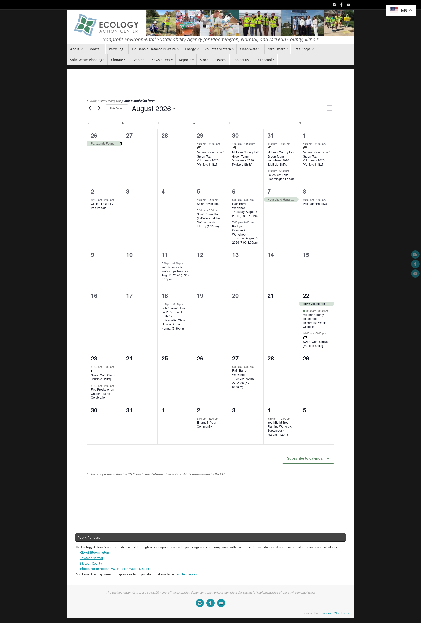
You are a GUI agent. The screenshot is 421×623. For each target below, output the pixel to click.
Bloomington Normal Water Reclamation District (114, 569)
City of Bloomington (94, 552)
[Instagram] (334, 4)
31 (271, 135)
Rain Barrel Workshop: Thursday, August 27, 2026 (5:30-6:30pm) (243, 378)
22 (306, 295)
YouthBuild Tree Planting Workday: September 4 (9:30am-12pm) (280, 428)
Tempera (325, 613)
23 (94, 358)
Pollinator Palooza (315, 203)
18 (165, 295)
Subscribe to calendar (305, 458)
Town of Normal (91, 558)
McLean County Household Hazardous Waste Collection (314, 320)
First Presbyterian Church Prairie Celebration (102, 393)
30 (235, 135)
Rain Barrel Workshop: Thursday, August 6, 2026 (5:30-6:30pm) (245, 209)
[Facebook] (341, 4)
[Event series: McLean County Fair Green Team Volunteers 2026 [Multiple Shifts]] (199, 148)
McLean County (91, 563)
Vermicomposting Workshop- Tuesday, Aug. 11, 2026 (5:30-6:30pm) (175, 273)
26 (94, 135)
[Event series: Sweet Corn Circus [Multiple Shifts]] (305, 338)
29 (200, 135)
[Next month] (99, 108)
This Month (117, 108)
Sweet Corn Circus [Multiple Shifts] (315, 344)
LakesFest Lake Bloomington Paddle (281, 177)
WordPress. (341, 613)
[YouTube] (348, 4)
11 (165, 254)
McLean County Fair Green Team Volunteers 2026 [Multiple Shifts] (210, 158)
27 (235, 358)
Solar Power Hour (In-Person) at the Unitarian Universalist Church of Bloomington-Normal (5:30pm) (175, 318)
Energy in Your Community (206, 424)
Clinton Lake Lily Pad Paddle (102, 205)
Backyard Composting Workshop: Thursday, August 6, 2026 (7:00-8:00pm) (245, 234)
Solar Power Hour (208, 203)
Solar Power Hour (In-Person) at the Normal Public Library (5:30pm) (208, 220)
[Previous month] (90, 108)
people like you (186, 574)
